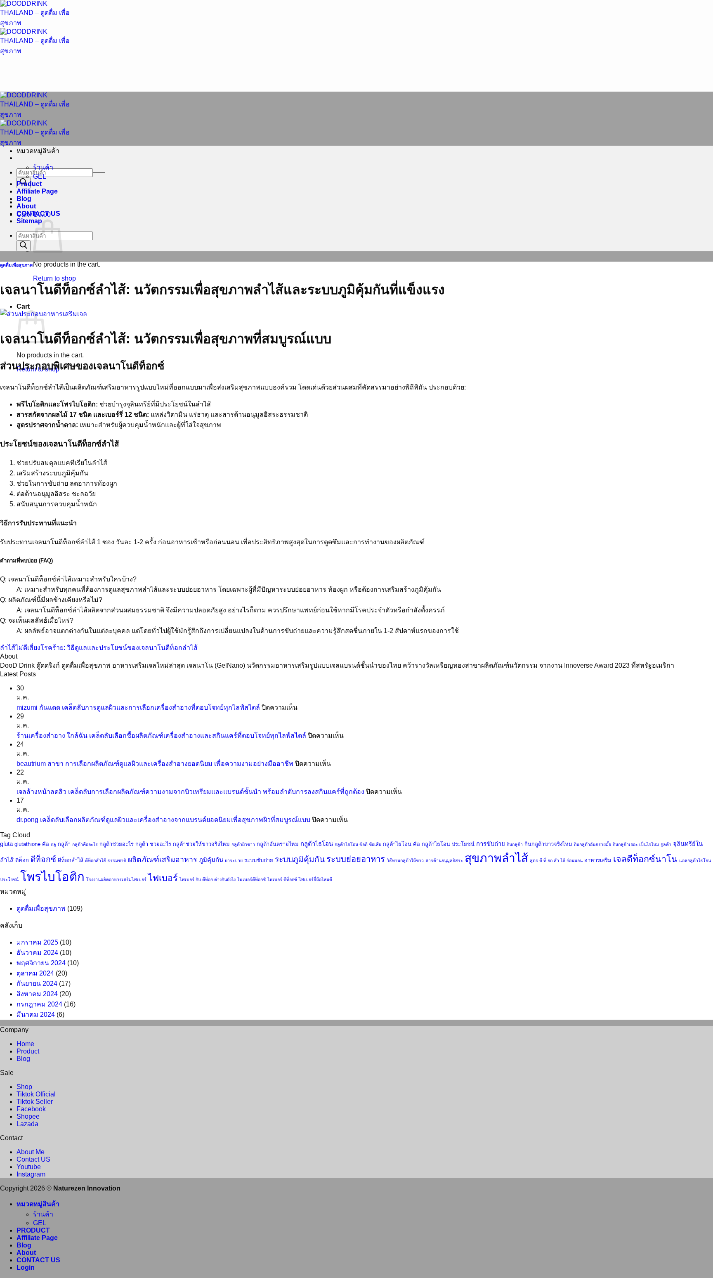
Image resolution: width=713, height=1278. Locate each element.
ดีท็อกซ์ (43, 859)
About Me (31, 1151)
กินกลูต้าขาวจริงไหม (548, 844)
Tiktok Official (36, 1094)
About (26, 206)
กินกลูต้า (515, 844)
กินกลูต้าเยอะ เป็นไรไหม (636, 844)
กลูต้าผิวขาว (243, 844)
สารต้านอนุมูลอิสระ (444, 860)
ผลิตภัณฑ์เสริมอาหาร (162, 859)
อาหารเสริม (597, 860)
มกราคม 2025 (37, 942)
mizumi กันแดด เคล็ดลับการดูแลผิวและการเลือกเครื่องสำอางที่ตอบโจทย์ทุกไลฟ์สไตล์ (138, 707)
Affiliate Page (37, 191)
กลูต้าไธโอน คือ (401, 844)
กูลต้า (666, 844)
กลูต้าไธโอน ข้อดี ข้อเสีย (358, 844)
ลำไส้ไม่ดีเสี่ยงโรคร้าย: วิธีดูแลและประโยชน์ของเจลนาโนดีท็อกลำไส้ (99, 647)
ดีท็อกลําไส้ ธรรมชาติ (105, 860)
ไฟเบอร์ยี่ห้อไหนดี (315, 879)
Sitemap (29, 220)
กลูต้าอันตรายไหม (278, 844)
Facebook (31, 1109)
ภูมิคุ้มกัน (211, 860)
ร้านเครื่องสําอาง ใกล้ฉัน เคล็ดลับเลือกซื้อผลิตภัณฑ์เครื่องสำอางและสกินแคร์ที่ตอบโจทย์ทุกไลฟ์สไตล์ (161, 735)
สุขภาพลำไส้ (496, 858)
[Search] (24, 245)
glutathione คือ (31, 844)
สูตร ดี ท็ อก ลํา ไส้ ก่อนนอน (556, 860)
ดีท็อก (22, 860)
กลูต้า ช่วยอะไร (153, 844)
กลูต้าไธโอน (316, 844)
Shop (24, 1086)
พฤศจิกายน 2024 (41, 962)
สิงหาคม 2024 (37, 993)
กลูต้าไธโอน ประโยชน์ (448, 844)
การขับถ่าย (490, 844)
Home (25, 1043)
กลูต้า (64, 844)
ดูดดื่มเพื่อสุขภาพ (16, 264)
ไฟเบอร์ (163, 878)
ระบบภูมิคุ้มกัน (300, 859)
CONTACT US (38, 213)
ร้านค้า (43, 167)
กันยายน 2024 (37, 983)
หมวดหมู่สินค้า (38, 1203)
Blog (24, 198)
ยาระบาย (234, 860)
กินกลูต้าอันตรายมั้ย (592, 844)
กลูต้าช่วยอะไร (116, 844)
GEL (39, 176)
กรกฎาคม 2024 (39, 1004)
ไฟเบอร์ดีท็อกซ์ (251, 879)
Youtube (29, 1166)
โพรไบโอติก (52, 876)
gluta (6, 844)
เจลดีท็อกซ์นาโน (645, 859)
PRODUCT (33, 1230)
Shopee (28, 1116)
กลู (53, 844)
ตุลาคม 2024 (35, 973)
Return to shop (54, 278)
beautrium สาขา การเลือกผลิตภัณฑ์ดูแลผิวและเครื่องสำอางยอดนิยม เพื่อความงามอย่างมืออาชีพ (155, 763)
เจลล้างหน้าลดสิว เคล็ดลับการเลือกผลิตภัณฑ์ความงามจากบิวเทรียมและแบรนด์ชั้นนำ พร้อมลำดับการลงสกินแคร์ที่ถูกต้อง (190, 791)
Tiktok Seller (35, 1101)
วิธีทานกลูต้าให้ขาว (405, 860)
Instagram (31, 1174)
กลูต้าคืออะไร (85, 844)
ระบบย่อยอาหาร (355, 859)
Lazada (27, 1123)
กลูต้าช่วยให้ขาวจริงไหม (201, 844)
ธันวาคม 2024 (37, 952)
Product (29, 183)
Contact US (33, 1159)
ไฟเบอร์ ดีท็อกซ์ (282, 879)
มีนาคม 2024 (36, 1014)
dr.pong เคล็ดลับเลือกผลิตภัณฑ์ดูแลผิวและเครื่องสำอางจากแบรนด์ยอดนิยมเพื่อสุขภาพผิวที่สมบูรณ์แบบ (163, 819)
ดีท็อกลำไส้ (70, 860)
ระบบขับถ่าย (258, 860)
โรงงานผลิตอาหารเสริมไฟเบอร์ (116, 879)
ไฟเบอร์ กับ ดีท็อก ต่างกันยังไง (207, 879)
